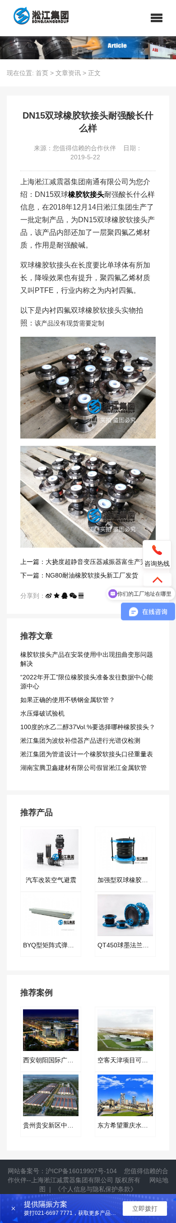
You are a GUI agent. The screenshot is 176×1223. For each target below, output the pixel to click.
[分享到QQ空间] (57, 595)
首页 (42, 72)
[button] (156, 18)
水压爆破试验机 (42, 713)
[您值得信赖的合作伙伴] (38, 18)
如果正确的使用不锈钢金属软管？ (67, 699)
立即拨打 (144, 1208)
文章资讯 (68, 72)
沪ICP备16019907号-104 (81, 1171)
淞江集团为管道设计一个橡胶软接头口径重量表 (86, 754)
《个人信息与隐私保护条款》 (96, 1189)
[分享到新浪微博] (49, 595)
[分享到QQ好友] (64, 595)
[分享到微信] (73, 595)
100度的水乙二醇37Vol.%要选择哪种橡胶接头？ (87, 727)
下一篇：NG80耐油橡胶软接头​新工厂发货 (79, 575)
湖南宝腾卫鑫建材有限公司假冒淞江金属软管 (83, 767)
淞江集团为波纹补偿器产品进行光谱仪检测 (80, 740)
